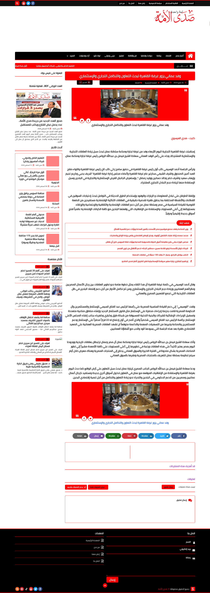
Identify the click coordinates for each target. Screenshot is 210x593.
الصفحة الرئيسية (188, 3)
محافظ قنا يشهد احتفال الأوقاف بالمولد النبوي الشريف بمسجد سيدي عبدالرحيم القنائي (34, 320)
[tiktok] (26, 589)
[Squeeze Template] (193, 589)
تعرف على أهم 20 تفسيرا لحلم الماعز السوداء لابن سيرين (35, 272)
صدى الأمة (56, 128)
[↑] (105, 585)
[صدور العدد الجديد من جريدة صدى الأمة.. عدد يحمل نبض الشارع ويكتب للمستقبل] (38, 105)
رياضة (159, 56)
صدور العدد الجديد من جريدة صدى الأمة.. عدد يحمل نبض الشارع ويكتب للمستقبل (40, 122)
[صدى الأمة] (174, 16)
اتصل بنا (131, 3)
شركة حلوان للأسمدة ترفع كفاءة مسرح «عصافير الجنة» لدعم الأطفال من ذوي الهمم (152, 248)
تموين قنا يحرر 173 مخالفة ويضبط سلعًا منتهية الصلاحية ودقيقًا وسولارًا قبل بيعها (39, 240)
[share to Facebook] (88, 120)
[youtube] (24, 3)
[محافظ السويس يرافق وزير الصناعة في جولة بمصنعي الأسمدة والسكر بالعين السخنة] (52, 197)
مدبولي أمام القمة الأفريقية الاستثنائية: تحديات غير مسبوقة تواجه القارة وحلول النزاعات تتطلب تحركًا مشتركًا (39, 219)
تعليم (121, 56)
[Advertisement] (67, 29)
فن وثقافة (132, 56)
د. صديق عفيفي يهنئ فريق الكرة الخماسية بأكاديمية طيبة (33, 365)
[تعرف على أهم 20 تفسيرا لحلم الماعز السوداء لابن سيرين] (57, 270)
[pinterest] (22, 589)
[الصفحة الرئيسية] (190, 56)
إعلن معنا (141, 3)
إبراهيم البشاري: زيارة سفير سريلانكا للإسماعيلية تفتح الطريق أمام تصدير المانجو (155, 261)
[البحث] (17, 3)
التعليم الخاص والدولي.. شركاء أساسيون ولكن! (69, 66)
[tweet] (81, 120)
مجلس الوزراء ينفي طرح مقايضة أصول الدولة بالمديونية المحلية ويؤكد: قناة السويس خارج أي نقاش (147, 242)
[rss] (17, 589)
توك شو (97, 56)
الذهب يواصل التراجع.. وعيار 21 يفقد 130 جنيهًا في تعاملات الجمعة (160, 255)
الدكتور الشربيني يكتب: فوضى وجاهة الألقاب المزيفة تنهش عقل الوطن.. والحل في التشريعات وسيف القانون (33, 295)
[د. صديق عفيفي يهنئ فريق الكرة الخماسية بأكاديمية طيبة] (57, 363)
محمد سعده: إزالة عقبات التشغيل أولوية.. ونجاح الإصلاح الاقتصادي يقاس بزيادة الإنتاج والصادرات (149, 235)
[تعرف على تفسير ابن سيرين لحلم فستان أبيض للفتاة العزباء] (57, 343)
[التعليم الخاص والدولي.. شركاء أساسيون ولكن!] (52, 161)
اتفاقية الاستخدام (172, 3)
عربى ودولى (110, 56)
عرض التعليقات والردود (75, 487)
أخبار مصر (180, 56)
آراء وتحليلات (84, 56)
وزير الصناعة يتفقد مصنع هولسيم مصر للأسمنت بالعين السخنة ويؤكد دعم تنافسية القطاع (151, 229)
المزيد (72, 56)
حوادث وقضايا (146, 56)
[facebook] (33, 3)
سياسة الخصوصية (155, 3)
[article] (99, 452)
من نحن (122, 3)
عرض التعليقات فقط (97, 487)
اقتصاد (168, 56)
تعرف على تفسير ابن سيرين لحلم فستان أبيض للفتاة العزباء (34, 344)
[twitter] (28, 3)
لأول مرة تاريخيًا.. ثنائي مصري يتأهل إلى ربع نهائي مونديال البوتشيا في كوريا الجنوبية (38, 177)
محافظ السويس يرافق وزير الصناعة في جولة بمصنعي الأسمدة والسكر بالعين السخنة (38, 198)
